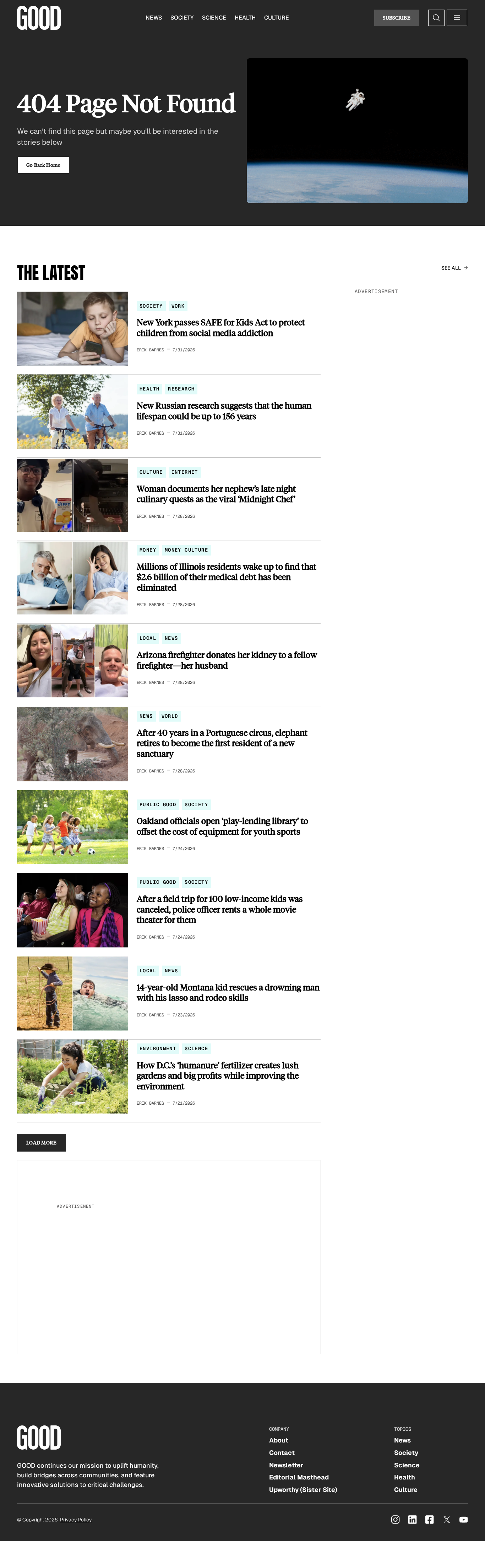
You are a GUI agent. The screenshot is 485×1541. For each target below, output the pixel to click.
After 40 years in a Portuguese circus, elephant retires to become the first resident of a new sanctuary (222, 743)
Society (182, 17)
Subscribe (396, 18)
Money (148, 550)
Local (148, 638)
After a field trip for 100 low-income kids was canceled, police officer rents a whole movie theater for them (220, 909)
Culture (276, 17)
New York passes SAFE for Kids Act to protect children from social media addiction (221, 327)
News (154, 17)
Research (181, 389)
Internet (184, 472)
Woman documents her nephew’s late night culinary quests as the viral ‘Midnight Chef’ (216, 493)
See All (451, 268)
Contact (282, 1453)
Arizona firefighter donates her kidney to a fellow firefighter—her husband (227, 659)
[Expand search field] (436, 18)
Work (178, 306)
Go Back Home (43, 165)
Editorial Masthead (299, 1477)
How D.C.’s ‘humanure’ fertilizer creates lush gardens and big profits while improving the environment (218, 1075)
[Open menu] (457, 18)
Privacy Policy (76, 1519)
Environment (158, 1048)
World (170, 716)
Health (245, 17)
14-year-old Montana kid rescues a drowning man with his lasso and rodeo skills (228, 992)
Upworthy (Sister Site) (303, 1490)
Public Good (158, 804)
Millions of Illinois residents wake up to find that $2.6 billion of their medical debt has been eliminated (226, 577)
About (278, 1440)
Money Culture (186, 550)
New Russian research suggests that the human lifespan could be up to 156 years (224, 410)
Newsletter (286, 1465)
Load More (41, 1142)
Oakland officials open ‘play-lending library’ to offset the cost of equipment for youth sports (222, 825)
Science (214, 17)
